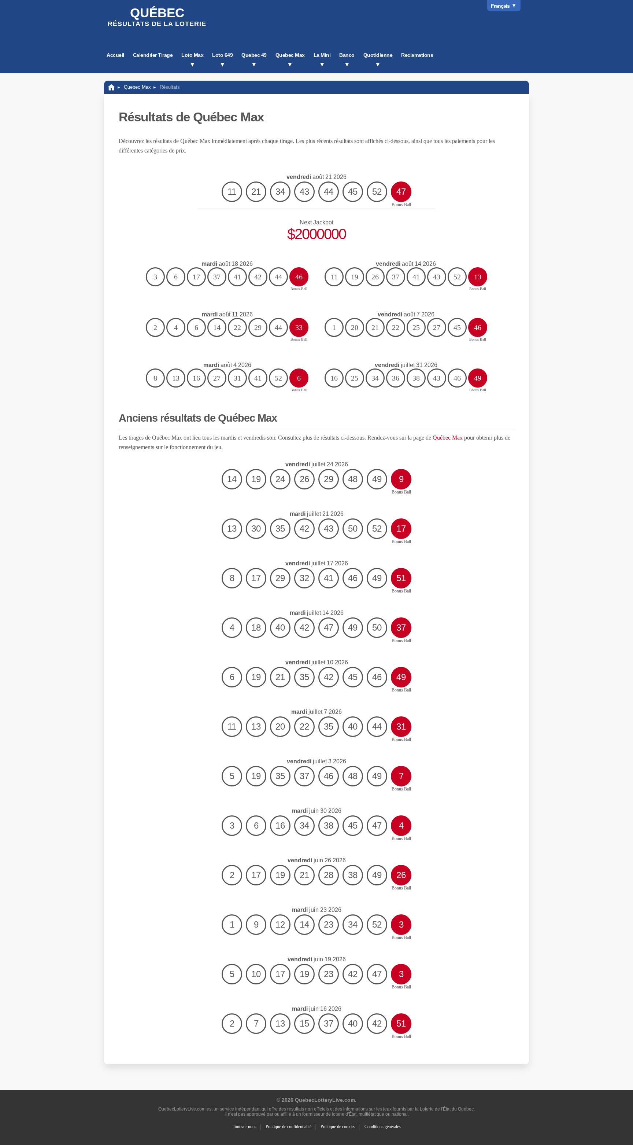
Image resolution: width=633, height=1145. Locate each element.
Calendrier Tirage (153, 55)
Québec (157, 16)
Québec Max (448, 437)
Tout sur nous (244, 1126)
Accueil (115, 55)
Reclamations (417, 55)
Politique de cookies (338, 1126)
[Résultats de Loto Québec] (111, 87)
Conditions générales (382, 1126)
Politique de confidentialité (288, 1126)
